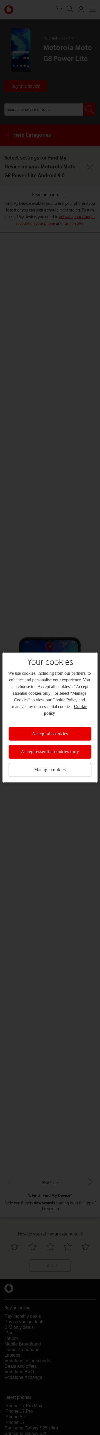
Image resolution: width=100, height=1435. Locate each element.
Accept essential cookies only (50, 751)
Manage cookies (50, 769)
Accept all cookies (50, 733)
